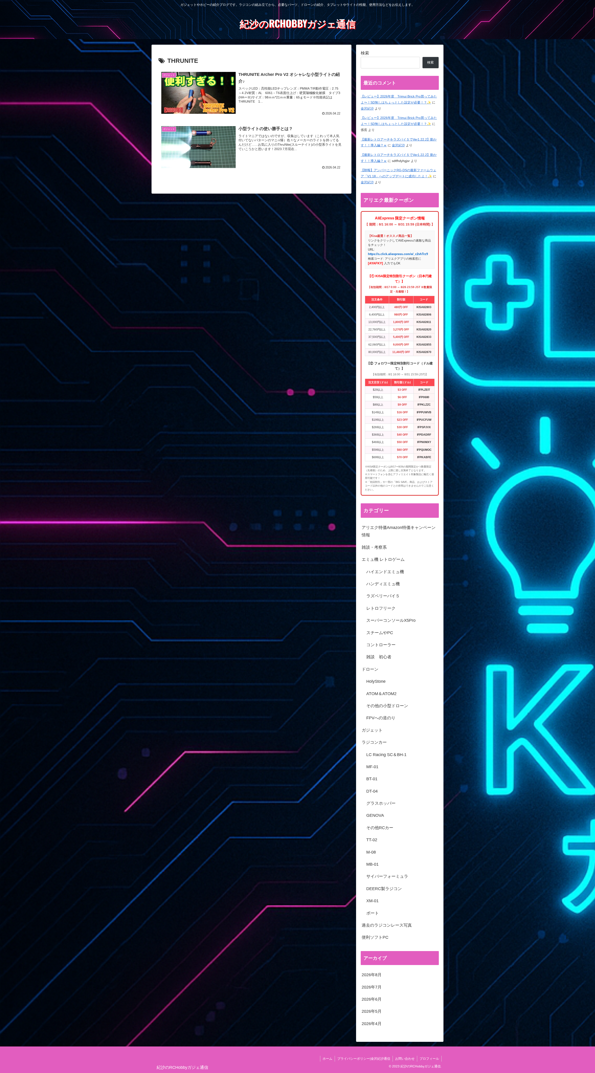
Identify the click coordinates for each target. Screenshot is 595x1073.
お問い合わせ (405, 1058)
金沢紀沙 (367, 108)
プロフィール (429, 1058)
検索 (365, 53)
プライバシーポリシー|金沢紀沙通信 (363, 1058)
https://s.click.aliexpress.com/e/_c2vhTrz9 (398, 254)
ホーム (327, 1058)
